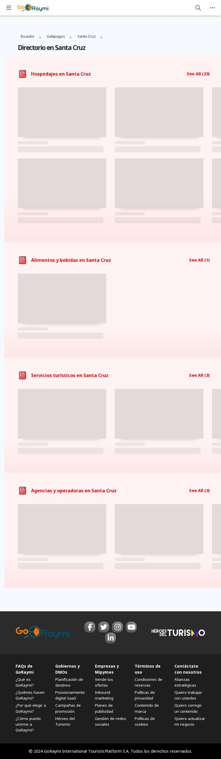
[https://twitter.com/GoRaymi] (103, 627)
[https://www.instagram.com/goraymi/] (117, 627)
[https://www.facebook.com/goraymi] (89, 627)
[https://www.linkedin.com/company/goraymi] (110, 638)
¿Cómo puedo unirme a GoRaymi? (28, 724)
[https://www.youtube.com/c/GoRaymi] (131, 627)
